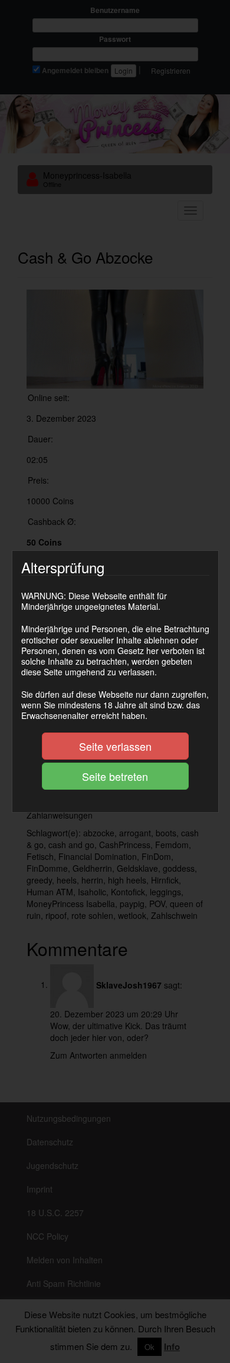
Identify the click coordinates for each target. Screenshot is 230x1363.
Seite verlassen (115, 746)
